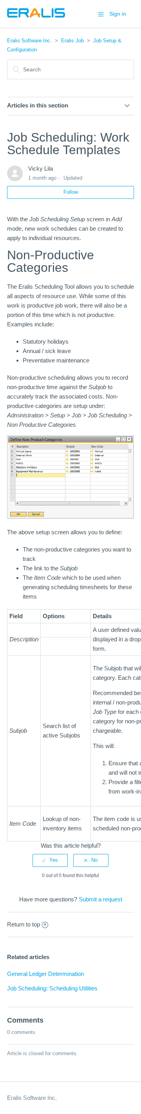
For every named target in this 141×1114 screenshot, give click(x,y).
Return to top (23, 924)
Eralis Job (72, 41)
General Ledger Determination (45, 973)
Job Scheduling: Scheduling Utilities (52, 988)
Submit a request (100, 899)
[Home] (36, 18)
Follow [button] (70, 192)
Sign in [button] (117, 14)
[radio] (50, 860)
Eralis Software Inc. (29, 41)
